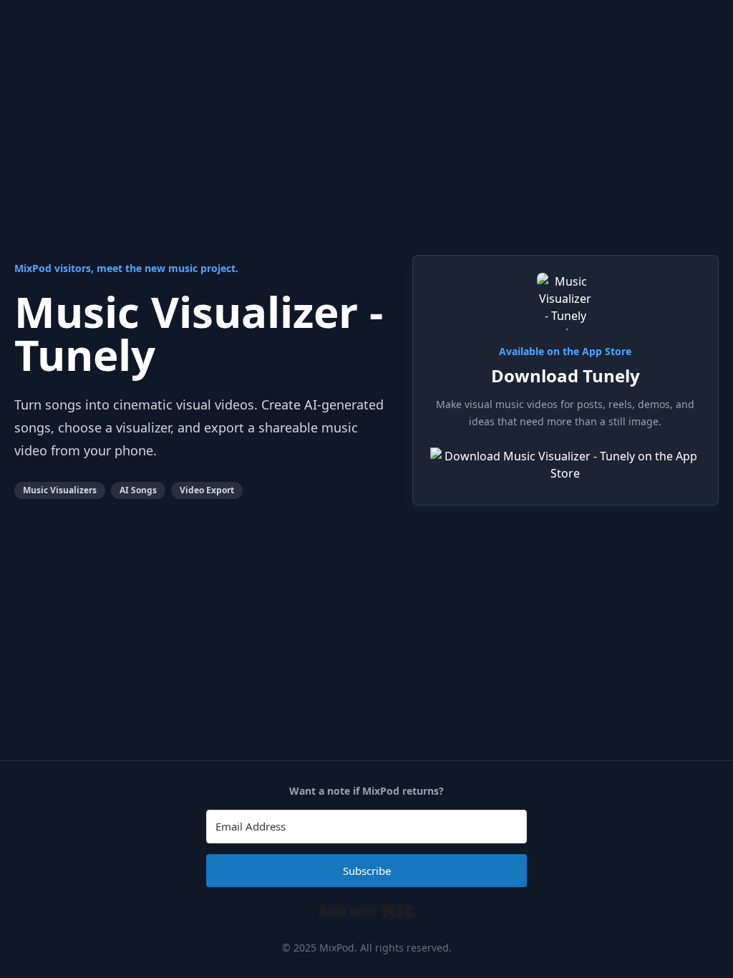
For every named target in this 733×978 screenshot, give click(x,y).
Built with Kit (366, 911)
